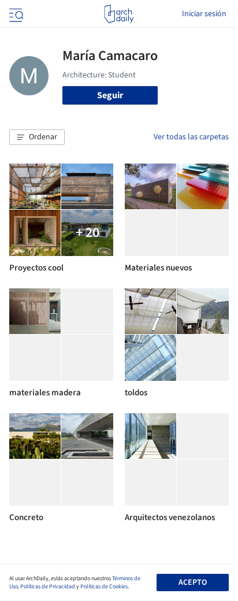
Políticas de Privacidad (47, 587)
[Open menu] (15, 14)
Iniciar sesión (204, 14)
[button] (37, 137)
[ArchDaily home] (118, 14)
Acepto (192, 582)
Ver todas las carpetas (191, 137)
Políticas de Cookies (104, 587)
